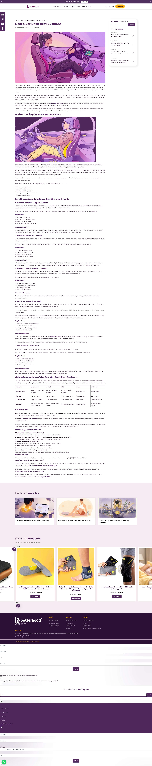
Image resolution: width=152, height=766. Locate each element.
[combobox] (76, 746)
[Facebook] (19, 624)
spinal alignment (27, 191)
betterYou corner (86, 6)
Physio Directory (70, 623)
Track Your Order (70, 625)
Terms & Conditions (88, 620)
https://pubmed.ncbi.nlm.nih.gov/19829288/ (29, 471)
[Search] (106, 6)
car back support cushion (28, 418)
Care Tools (56, 6)
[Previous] (1, 1)
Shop (71, 6)
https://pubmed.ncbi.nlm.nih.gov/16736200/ (43, 465)
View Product (35, 596)
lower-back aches (56, 336)
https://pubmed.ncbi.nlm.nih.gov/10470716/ (29, 460)
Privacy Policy (87, 625)
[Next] (150, 1)
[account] (110, 6)
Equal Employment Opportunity (92, 628)
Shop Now (86, 1)
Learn (78, 6)
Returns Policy (87, 623)
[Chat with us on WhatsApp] (4, 762)
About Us (65, 6)
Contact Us (69, 628)
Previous (18, 546)
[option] (76, 747)
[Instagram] (16, 624)
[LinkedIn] (22, 624)
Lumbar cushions (57, 103)
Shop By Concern (54, 620)
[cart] (113, 6)
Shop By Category (54, 625)
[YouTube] (25, 624)
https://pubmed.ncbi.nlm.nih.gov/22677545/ (37, 477)
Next (17, 602)
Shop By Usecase (54, 623)
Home (17, 20)
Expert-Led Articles (71, 620)
